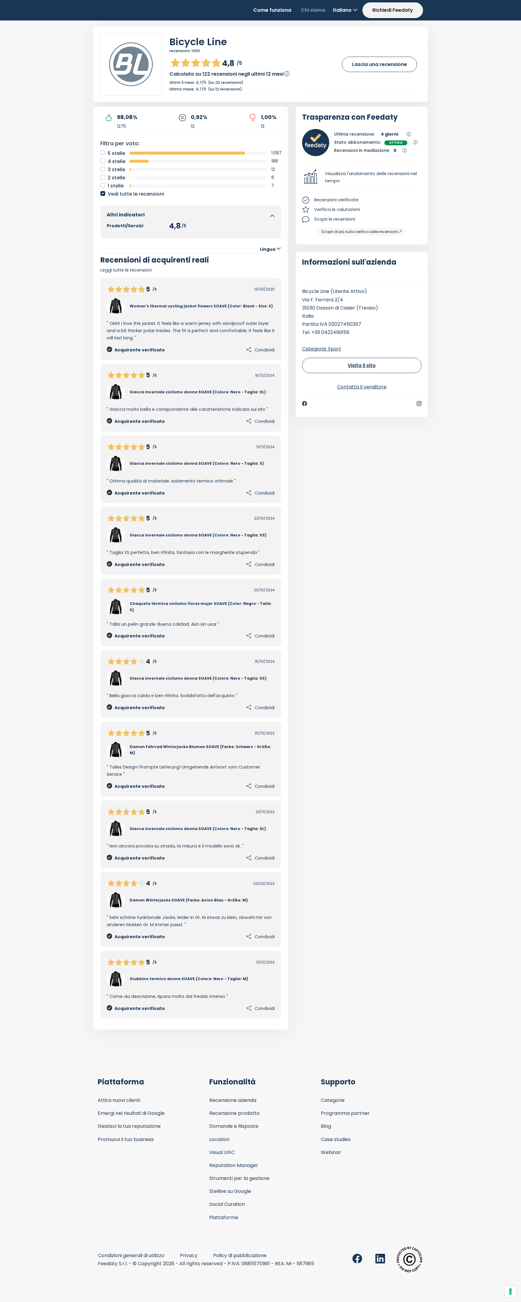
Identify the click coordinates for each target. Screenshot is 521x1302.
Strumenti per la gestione (239, 1178)
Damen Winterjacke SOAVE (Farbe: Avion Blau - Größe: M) (189, 900)
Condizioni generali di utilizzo (131, 1255)
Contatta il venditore (362, 386)
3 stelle (116, 169)
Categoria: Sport (321, 348)
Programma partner (345, 1113)
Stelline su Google (230, 1191)
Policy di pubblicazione (240, 1255)
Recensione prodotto (234, 1113)
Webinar (331, 1152)
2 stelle (116, 177)
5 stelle (116, 153)
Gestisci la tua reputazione (129, 1126)
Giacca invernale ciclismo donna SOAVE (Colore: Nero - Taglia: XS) (198, 535)
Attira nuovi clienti (119, 1100)
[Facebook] (304, 403)
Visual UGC (222, 1152)
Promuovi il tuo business (126, 1139)
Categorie (333, 1100)
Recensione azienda (232, 1100)
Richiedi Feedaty (392, 10)
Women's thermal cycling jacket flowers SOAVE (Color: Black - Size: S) (201, 306)
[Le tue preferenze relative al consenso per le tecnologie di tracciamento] (510, 1291)
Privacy (188, 1255)
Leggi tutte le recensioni (126, 270)
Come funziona (272, 10)
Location (219, 1139)
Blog (326, 1126)
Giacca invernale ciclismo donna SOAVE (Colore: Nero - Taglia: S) (197, 463)
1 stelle (116, 185)
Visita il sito (362, 365)
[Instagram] (419, 403)
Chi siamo (313, 10)
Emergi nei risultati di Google (131, 1113)
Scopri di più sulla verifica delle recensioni (359, 231)
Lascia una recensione (379, 64)
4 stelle (116, 161)
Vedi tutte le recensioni (136, 193)
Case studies (336, 1139)
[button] (362, 177)
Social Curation (227, 1204)
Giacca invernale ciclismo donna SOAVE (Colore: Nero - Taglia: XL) (198, 392)
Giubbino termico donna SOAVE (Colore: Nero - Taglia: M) (189, 978)
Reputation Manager (233, 1165)
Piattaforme (223, 1217)
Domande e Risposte (233, 1126)
